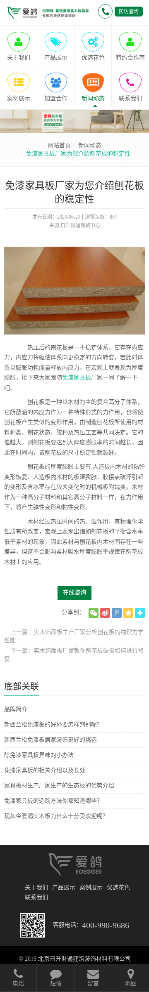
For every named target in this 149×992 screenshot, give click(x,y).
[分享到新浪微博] (105, 613)
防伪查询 (129, 11)
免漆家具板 (76, 378)
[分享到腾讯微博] (117, 613)
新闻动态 (89, 145)
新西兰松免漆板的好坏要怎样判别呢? (51, 724)
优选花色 (118, 887)
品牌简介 (15, 709)
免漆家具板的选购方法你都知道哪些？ (53, 801)
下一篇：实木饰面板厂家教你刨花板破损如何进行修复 (74, 655)
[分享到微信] (94, 613)
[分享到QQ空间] (128, 613)
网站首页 (59, 145)
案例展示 (91, 887)
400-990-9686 (105, 925)
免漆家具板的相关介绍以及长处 (44, 770)
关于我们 (36, 887)
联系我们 (36, 897)
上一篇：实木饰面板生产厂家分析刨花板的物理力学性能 (74, 636)
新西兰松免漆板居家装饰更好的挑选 (50, 740)
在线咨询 (74, 592)
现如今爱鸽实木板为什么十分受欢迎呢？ (56, 816)
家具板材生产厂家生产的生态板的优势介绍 (59, 785)
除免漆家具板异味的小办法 (39, 755)
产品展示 (63, 887)
